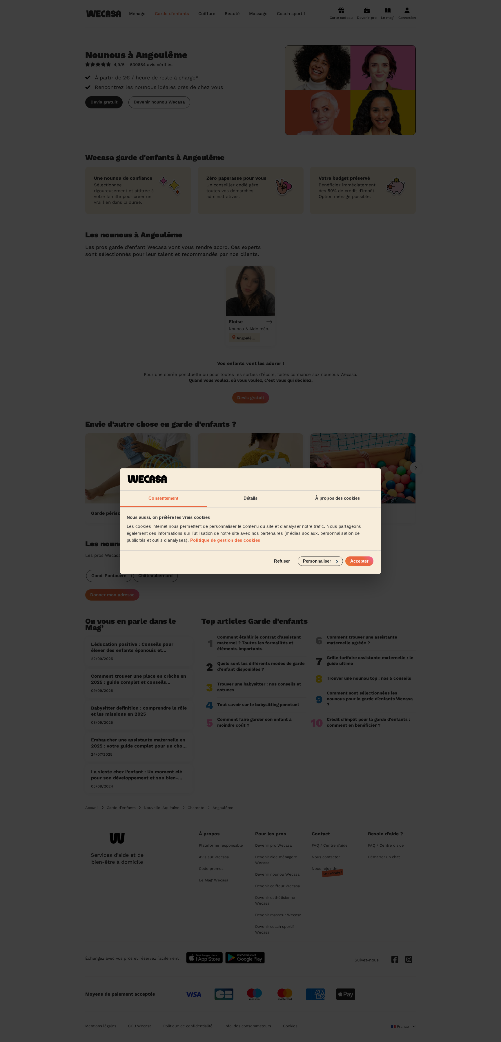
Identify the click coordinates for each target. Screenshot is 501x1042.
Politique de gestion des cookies (225, 540)
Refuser (282, 561)
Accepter (359, 561)
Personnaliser (317, 561)
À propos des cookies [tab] (337, 498)
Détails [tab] (251, 498)
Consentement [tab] (163, 498)
